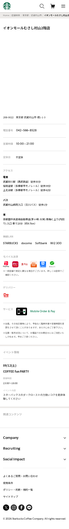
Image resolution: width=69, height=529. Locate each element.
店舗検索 (16, 15)
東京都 (25, 15)
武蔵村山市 (36, 15)
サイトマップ (10, 496)
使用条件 (8, 483)
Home (6, 15)
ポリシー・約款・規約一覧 (18, 489)
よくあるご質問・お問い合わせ (20, 476)
